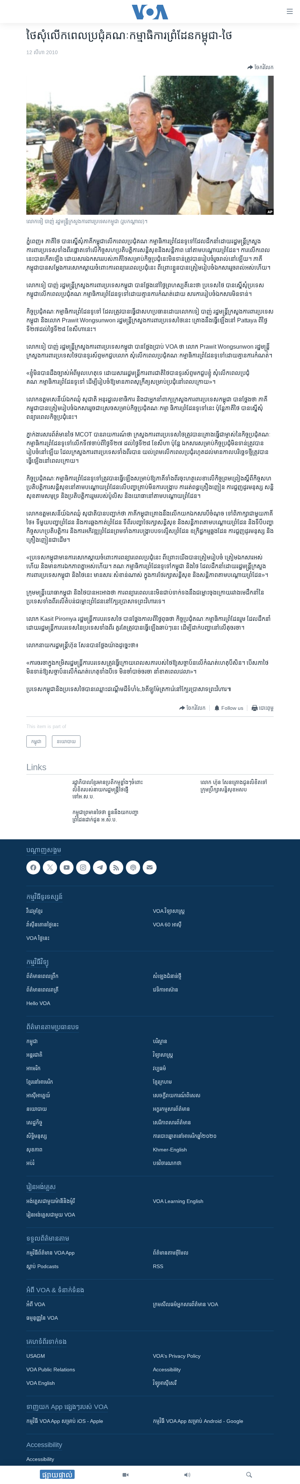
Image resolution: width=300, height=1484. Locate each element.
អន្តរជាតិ (34, 1055)
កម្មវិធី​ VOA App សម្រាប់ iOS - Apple (64, 1421)
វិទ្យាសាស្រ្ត (163, 1055)
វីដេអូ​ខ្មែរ (34, 911)
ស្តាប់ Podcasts (42, 1267)
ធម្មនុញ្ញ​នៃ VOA (42, 1318)
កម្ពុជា (32, 1042)
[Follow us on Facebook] (33, 867)
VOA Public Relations (50, 1370)
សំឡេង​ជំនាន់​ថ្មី (167, 976)
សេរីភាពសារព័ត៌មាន (172, 1123)
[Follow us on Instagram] (83, 867)
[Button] (260, 67)
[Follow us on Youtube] (67, 867)
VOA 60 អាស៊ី (167, 925)
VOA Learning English (178, 1201)
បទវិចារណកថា (167, 1163)
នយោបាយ (36, 1109)
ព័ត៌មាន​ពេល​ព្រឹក (42, 976)
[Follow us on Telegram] (100, 867)
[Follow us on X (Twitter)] (50, 867)
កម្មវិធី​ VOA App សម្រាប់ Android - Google (198, 1421)
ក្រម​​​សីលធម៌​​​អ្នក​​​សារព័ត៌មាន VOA (185, 1305)
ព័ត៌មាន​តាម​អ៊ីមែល (170, 1253)
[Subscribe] (150, 867)
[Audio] (187, 1475)
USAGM (35, 1356)
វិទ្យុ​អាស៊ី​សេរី (164, 1383)
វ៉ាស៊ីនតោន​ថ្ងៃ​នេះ (42, 925)
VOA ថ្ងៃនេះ (37, 938)
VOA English (40, 1383)
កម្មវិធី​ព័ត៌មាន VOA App (50, 1253)
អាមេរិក (33, 1069)
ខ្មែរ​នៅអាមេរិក (39, 1082)
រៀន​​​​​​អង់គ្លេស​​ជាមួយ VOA (50, 1215)
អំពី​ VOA (35, 1305)
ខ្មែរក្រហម (162, 1082)
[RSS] (116, 867)
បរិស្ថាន (160, 1042)
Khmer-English (170, 1150)
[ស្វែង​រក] (249, 1475)
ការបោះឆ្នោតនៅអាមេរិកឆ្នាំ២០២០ (185, 1136)
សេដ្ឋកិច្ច (34, 1123)
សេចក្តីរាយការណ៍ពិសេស (176, 1096)
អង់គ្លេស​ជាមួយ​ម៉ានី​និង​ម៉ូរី (50, 1201)
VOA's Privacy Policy (176, 1356)
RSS (158, 1267)
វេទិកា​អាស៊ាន (165, 990)
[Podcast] (133, 867)
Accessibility (167, 1370)
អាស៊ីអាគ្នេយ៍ (38, 1096)
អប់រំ (30, 1163)
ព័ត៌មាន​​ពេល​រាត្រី (42, 990)
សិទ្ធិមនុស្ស (36, 1136)
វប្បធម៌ (159, 1069)
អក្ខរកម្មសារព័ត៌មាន (171, 1109)
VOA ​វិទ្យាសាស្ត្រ (169, 911)
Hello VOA (38, 1004)
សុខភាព (34, 1150)
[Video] (125, 1475)
